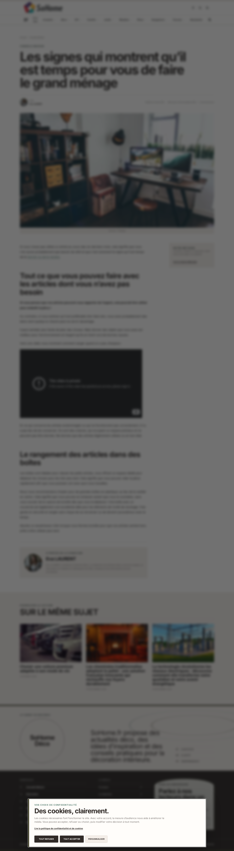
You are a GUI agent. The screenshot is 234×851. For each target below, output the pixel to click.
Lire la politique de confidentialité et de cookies (58, 828)
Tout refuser (46, 839)
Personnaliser (96, 839)
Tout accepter (72, 839)
